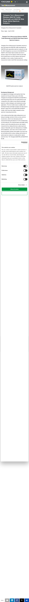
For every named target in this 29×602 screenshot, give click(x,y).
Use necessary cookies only (14, 193)
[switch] (25, 170)
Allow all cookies (14, 189)
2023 (23, 9)
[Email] (7, 600)
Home (2, 9)
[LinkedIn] (12, 600)
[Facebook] (17, 600)
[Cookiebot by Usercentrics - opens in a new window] (21, 142)
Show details (21, 184)
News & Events (9, 9)
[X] (22, 600)
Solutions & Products (6, 11)
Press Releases (17, 9)
